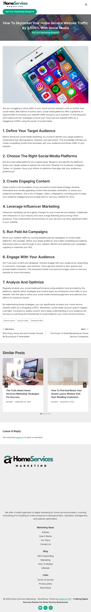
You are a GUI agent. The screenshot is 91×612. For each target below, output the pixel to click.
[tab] (41, 413)
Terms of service (45, 580)
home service (9, 320)
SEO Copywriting (46, 556)
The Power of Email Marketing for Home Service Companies (69, 333)
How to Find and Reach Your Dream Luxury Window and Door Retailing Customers (66, 393)
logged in (19, 437)
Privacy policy (45, 584)
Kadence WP (65, 599)
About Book (45, 588)
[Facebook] (40, 608)
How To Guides (45, 564)
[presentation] (23, 371)
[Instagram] (51, 608)
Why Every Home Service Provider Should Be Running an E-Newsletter (23, 333)
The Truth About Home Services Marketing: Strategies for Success (22, 393)
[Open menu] (86, 4)
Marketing (45, 560)
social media (23, 320)
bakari (10, 402)
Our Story (45, 540)
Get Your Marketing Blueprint (19, 11)
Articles (45, 532)
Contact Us (45, 544)
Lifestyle (45, 568)
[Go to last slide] (6, 385)
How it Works (45, 536)
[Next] (85, 385)
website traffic (37, 320)
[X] (45, 608)
